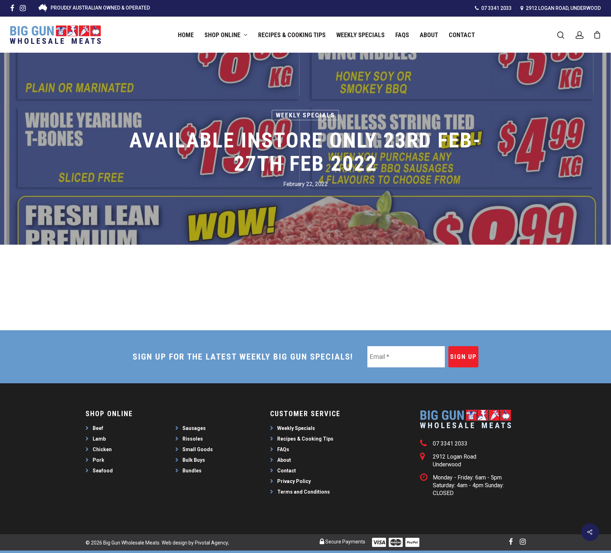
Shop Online (222, 35)
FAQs (402, 35)
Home (186, 35)
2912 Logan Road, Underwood (563, 8)
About (429, 35)
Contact (462, 35)
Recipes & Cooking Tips (292, 35)
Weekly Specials (360, 35)
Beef (98, 428)
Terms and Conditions (303, 492)
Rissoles (192, 439)
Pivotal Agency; (212, 543)
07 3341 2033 (496, 8)
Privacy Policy (294, 481)
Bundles (192, 470)
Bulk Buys (193, 460)
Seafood (103, 470)
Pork (98, 460)
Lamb (99, 439)
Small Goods (197, 449)
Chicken (102, 449)
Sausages (194, 428)
